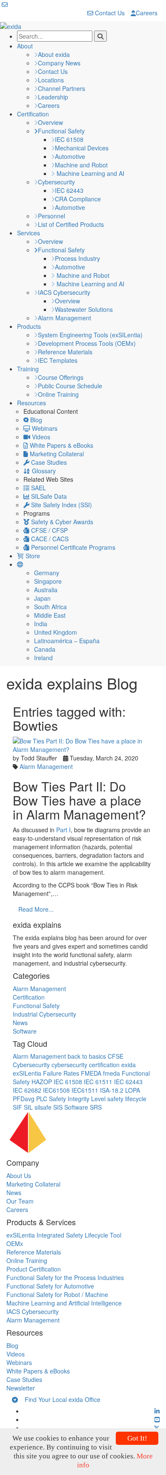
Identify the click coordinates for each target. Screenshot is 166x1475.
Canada (44, 649)
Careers (146, 12)
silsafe (43, 1107)
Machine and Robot (81, 165)
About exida (54, 54)
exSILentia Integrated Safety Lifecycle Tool (63, 1235)
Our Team (20, 1201)
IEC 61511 (98, 1081)
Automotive (70, 156)
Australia (45, 589)
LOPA (132, 1090)
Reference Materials (65, 352)
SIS (58, 1107)
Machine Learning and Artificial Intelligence (64, 1303)
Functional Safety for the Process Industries (65, 1277)
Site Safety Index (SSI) (60, 504)
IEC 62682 (27, 1090)
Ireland (43, 657)
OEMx (14, 1243)
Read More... (36, 909)
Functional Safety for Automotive (50, 1286)
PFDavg (23, 1098)
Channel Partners (61, 88)
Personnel (51, 216)
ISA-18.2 (111, 1090)
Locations (51, 80)
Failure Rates (61, 1073)
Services (28, 233)
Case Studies (48, 462)
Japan (42, 598)
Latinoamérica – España (67, 640)
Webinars (43, 428)
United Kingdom (55, 632)
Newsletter (20, 1388)
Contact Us (109, 12)
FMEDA (91, 1073)
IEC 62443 (69, 190)
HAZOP (41, 1081)
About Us (18, 1175)
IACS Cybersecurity (64, 292)
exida (128, 1064)
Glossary (43, 470)
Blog (35, 419)
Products (29, 326)
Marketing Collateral (56, 453)
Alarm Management (64, 318)
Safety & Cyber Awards (61, 521)
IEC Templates (57, 360)
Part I (63, 829)
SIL (28, 1107)
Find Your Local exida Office (59, 1399)
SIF (17, 1107)
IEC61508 (56, 1090)
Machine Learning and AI (89, 173)
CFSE (115, 1056)
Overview (50, 122)
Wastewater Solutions (84, 309)
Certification (33, 114)
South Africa (50, 606)
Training (28, 369)
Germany (46, 572)
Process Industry (77, 258)
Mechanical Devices (82, 148)
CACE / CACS (49, 538)
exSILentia (27, 1073)
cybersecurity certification (86, 1064)
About (25, 46)
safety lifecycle (126, 1098)
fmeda (111, 1073)
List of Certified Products (71, 224)
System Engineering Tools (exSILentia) (90, 335)
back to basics (87, 1056)
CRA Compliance (78, 199)
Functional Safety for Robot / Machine (57, 1294)
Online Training (58, 394)
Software (25, 1031)
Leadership (53, 97)
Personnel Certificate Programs (72, 547)
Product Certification (33, 1269)
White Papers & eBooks (60, 445)
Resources (31, 402)
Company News (59, 63)
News (20, 1022)
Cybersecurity (56, 182)
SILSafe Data (48, 496)
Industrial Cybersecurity (44, 1014)
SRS (96, 1107)
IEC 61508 (69, 139)
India (40, 623)
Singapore (48, 581)
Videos (40, 436)
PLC (41, 1098)
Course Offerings (60, 377)
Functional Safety (61, 131)
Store (32, 555)
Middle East (50, 615)
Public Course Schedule (70, 385)
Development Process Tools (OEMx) (87, 343)
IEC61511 (85, 1090)
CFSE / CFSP (48, 530)
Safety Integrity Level (77, 1098)
